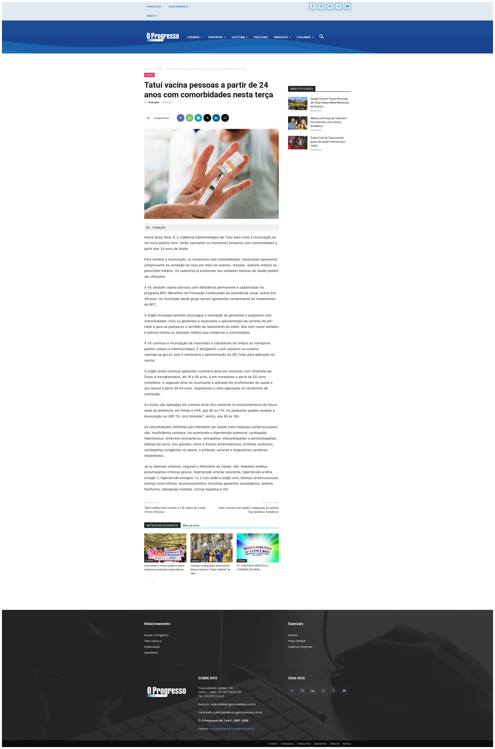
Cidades (158, 68)
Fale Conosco (152, 641)
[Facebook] (312, 6)
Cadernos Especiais (300, 647)
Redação (154, 102)
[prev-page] (146, 581)
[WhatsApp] (189, 118)
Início (147, 68)
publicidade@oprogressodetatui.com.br (238, 712)
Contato (272, 743)
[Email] (225, 118)
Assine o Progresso (156, 635)
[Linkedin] (330, 6)
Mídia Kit (334, 743)
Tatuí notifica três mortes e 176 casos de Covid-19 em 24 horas (175, 510)
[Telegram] (198, 118)
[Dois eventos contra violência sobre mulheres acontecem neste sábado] (165, 547)
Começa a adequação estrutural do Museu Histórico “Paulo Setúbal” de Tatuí (210, 569)
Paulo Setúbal (296, 641)
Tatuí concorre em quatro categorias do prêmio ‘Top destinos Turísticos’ (248, 510)
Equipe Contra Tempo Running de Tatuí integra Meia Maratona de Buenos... (330, 102)
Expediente (151, 652)
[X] (338, 6)
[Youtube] (347, 6)
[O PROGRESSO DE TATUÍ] (162, 37)
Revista (292, 635)
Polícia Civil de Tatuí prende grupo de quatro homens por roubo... (328, 141)
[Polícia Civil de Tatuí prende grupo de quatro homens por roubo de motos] (297, 142)
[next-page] (152, 581)
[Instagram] (321, 6)
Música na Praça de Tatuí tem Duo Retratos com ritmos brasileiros (329, 122)
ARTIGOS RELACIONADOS (162, 525)
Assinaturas (287, 743)
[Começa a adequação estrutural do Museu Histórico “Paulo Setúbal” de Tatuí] (211, 547)
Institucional (151, 647)
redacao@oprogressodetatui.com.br (233, 704)
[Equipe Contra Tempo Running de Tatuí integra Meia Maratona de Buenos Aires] (297, 103)
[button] (322, 37)
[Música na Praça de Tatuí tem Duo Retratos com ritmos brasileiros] (297, 123)
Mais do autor (191, 525)
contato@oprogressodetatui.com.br (232, 728)
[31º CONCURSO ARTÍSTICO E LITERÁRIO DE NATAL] (258, 547)
